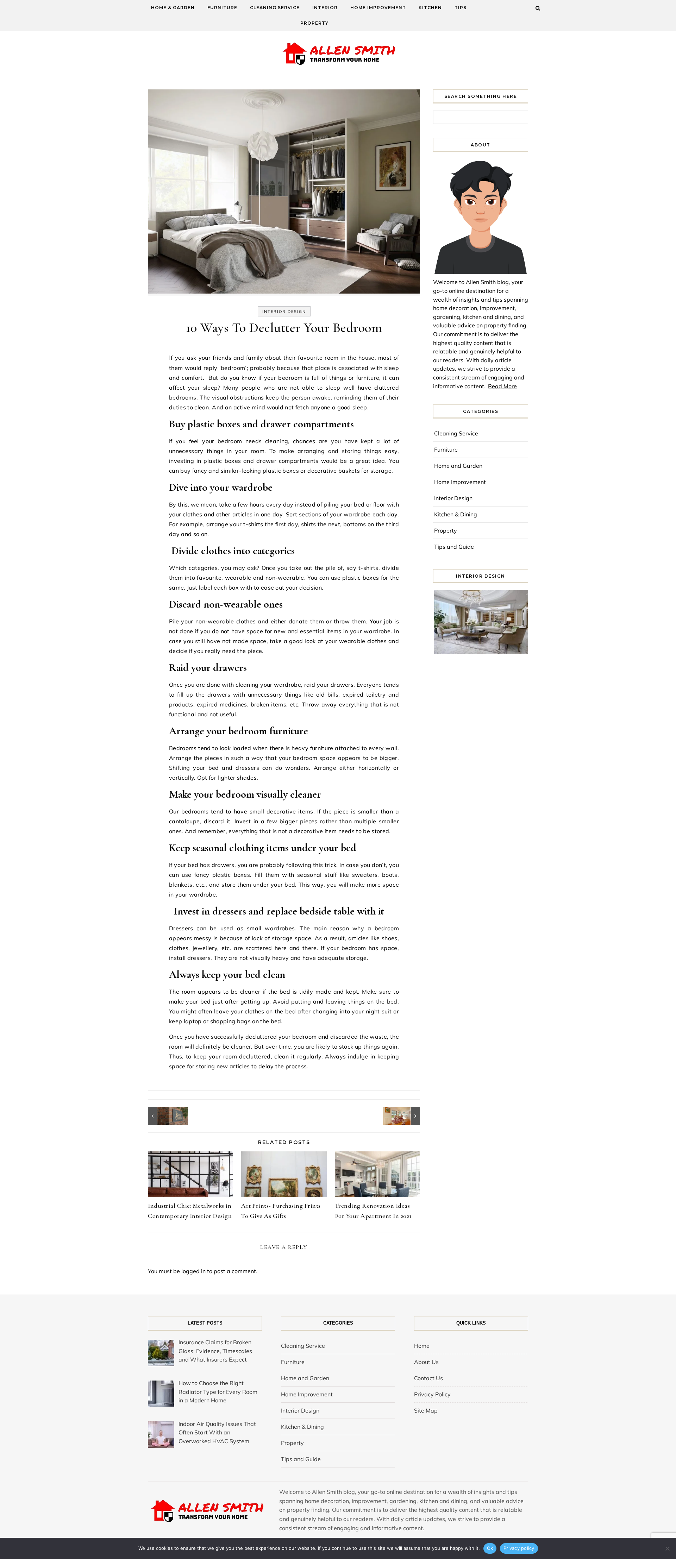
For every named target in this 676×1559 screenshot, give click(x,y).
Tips (461, 7)
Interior (325, 7)
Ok (490, 1548)
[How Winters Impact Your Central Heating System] (404, 1116)
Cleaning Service (275, 7)
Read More (502, 386)
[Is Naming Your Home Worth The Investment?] (164, 1116)
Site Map (426, 1410)
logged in (193, 1271)
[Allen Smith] (338, 54)
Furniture (222, 7)
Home (422, 1345)
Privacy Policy (432, 1394)
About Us (426, 1361)
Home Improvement (378, 7)
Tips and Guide (454, 546)
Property (314, 23)
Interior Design (284, 311)
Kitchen (430, 7)
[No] (667, 1548)
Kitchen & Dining (455, 514)
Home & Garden (173, 7)
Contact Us (428, 1378)
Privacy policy (518, 1548)
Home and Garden (458, 465)
